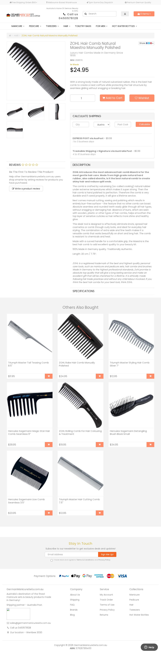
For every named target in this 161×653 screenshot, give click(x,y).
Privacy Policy (104, 560)
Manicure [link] (134, 594)
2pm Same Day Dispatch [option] (100, 2)
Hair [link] (131, 604)
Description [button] (81, 165)
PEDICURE (34, 26)
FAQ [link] (72, 604)
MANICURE (17, 26)
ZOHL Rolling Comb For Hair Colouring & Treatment (80, 432)
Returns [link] (104, 614)
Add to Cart (113, 98)
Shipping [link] (74, 599)
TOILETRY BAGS (83, 26)
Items (144, 13)
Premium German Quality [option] (138, 2)
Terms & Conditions (85, 560)
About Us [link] (75, 594)
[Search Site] (85, 14)
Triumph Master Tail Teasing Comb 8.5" (28, 364)
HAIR (66, 26)
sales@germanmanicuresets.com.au (30, 623)
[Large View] (15, 111)
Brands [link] (74, 609)
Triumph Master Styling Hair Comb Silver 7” (130, 364)
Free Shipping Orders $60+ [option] (24, 2)
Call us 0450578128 (68, 16)
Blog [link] (72, 614)
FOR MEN (101, 26)
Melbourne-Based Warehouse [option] (62, 2)
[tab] (36, 165)
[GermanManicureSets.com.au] (23, 13)
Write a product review (27, 188)
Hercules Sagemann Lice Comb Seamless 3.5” (26, 501)
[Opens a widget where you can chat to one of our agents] (149, 647)
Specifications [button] (83, 291)
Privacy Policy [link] (107, 609)
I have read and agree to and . (82, 560)
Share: (142, 43)
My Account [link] (106, 594)
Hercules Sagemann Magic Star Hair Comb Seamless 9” (29, 432)
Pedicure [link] (134, 599)
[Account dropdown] (125, 13)
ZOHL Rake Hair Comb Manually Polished (77, 364)
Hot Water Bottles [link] (139, 614)
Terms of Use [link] (107, 604)
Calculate (144, 124)
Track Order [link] (106, 599)
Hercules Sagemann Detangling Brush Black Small (128, 432)
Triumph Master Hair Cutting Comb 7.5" (79, 501)
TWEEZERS (51, 26)
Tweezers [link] (134, 609)
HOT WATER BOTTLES (123, 26)
